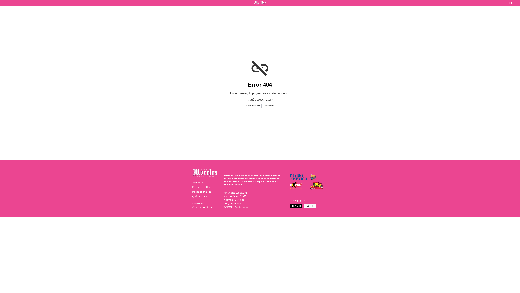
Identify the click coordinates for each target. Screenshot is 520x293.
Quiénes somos (199, 196)
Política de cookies (201, 187)
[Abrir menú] (4, 3)
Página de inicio (253, 106)
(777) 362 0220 (235, 203)
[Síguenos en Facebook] (197, 207)
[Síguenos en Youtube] (204, 207)
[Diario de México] (298, 177)
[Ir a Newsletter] (510, 3)
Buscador (270, 106)
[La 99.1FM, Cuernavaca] (319, 177)
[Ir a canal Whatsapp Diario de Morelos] (515, 3)
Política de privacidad (202, 192)
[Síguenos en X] (200, 207)
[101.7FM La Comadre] (319, 186)
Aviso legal (197, 182)
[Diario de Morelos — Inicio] (205, 173)
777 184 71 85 (241, 207)
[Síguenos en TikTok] (207, 207)
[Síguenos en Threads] (211, 207)
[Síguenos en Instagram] (193, 207)
